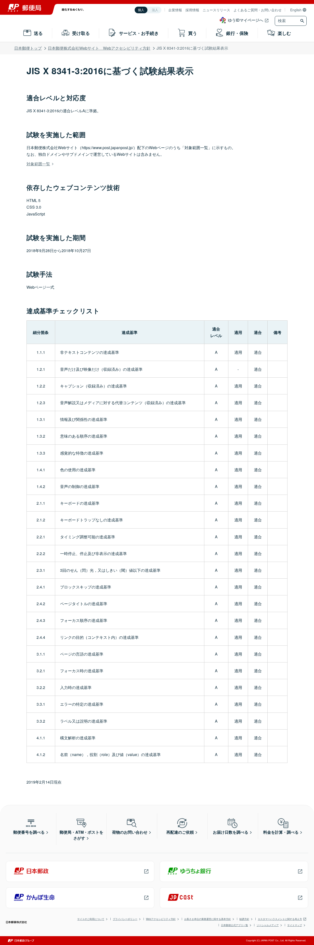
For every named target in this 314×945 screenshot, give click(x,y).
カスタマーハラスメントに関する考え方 (280, 919)
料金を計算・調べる (281, 832)
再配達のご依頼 (180, 832)
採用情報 (192, 9)
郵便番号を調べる (29, 832)
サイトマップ (294, 925)
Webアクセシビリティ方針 (161, 919)
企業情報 (175, 9)
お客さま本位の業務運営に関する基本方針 (207, 919)
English (295, 9)
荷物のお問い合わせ (129, 832)
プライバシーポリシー (125, 919)
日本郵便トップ (28, 48)
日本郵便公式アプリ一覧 (234, 925)
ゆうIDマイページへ (245, 20)
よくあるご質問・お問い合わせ (258, 9)
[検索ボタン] (302, 21)
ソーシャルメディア (268, 925)
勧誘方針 (244, 919)
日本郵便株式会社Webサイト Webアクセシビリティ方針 (99, 48)
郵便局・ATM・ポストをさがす (81, 835)
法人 (155, 10)
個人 (141, 10)
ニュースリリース (216, 9)
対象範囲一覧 (38, 164)
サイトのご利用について (90, 919)
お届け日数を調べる (230, 832)
